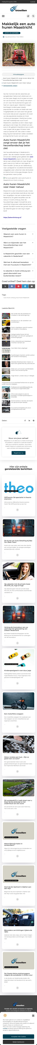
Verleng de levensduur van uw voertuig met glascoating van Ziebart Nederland (16, 628)
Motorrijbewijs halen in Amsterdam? (13, 844)
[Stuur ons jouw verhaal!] (18, 432)
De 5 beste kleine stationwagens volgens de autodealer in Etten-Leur (18, 974)
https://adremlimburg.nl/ (12, 217)
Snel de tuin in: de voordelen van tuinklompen (21, 321)
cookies (5, 1028)
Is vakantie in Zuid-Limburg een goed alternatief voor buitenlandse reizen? (19, 273)
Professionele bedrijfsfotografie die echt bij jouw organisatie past (21, 387)
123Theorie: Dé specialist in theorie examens (17, 498)
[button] (33, 1016)
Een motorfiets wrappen (13, 714)
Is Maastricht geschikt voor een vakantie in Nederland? (19, 255)
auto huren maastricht (22, 297)
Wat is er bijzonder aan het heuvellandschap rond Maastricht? (19, 245)
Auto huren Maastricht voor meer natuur (17, 83)
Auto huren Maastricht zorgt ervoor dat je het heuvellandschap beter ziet (18, 79)
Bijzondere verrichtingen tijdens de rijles (18, 931)
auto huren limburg (10, 297)
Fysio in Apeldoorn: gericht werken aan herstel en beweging (22, 328)
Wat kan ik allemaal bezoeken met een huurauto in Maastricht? (19, 263)
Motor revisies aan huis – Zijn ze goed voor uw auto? (16, 758)
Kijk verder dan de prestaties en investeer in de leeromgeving (21, 314)
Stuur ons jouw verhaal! (18, 438)
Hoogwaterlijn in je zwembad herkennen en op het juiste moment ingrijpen (18, 383)
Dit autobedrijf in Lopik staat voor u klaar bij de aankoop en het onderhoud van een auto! (18, 802)
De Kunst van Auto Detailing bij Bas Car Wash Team (18, 541)
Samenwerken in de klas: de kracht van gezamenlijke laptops (22, 401)
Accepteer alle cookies (18, 1036)
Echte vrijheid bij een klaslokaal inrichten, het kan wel (21, 342)
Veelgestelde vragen (10, 85)
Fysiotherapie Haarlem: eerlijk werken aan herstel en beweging (23, 355)
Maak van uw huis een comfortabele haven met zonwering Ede (22, 369)
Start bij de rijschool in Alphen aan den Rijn (17, 887)
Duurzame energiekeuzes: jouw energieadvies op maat (21, 408)
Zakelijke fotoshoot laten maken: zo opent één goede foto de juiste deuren (23, 362)
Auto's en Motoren (12, 33)
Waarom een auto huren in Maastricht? (19, 235)
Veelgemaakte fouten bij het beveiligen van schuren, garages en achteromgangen (22, 336)
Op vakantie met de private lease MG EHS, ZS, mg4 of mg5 (17, 584)
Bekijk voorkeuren (18, 1042)
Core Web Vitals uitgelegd (19, 348)
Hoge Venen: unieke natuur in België (22, 375)
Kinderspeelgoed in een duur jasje (17, 670)
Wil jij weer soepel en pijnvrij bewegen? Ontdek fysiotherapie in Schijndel (21, 395)
